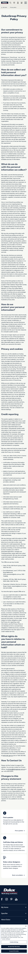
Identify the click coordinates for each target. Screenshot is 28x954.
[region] (14, 939)
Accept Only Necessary (14, 946)
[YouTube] (16, 899)
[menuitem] (4, 907)
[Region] (14, 2)
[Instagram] (7, 899)
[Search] (10, 2)
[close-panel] (25, 3)
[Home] (2, 7)
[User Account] (17, 2)
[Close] (26, 926)
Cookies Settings (14, 942)
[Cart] (22, 2)
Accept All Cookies (14, 951)
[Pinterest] (11, 899)
